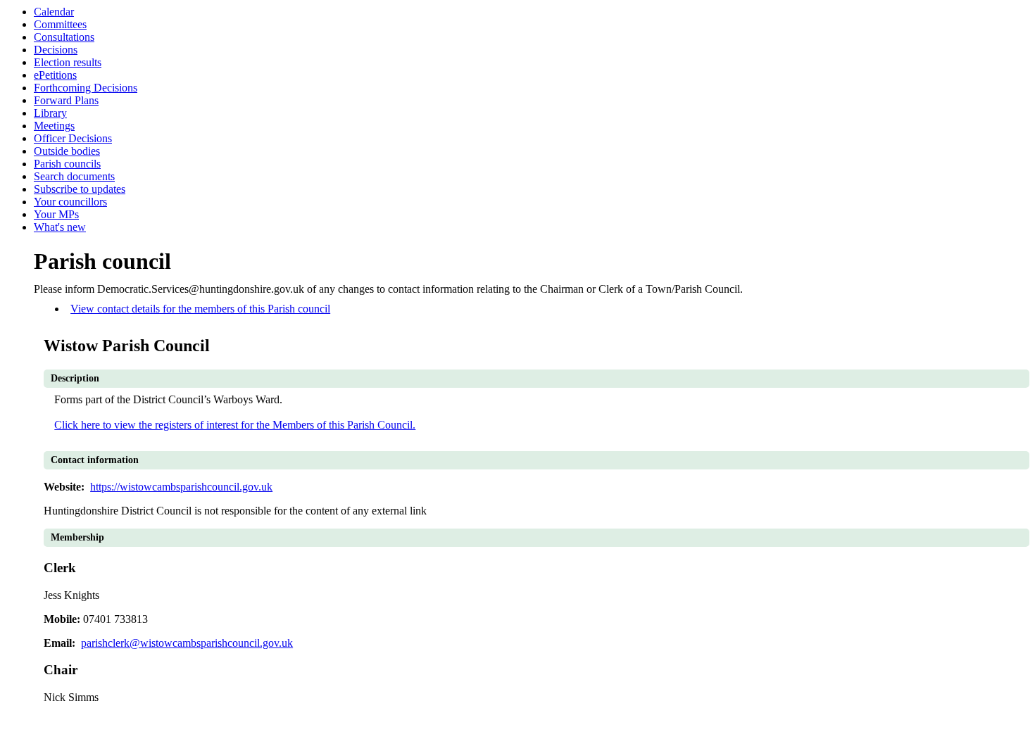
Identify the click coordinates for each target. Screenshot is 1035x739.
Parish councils (67, 164)
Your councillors (70, 202)
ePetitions (55, 75)
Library (50, 113)
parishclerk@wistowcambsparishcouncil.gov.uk (187, 643)
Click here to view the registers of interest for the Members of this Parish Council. (234, 425)
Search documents (74, 176)
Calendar (54, 12)
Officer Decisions (73, 138)
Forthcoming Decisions (85, 88)
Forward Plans (66, 100)
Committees (60, 24)
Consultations (64, 37)
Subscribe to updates (79, 189)
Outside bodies (67, 151)
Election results (67, 62)
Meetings (54, 126)
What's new (60, 227)
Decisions (55, 50)
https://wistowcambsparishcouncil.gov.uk (181, 487)
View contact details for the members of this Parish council (200, 309)
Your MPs (56, 214)
